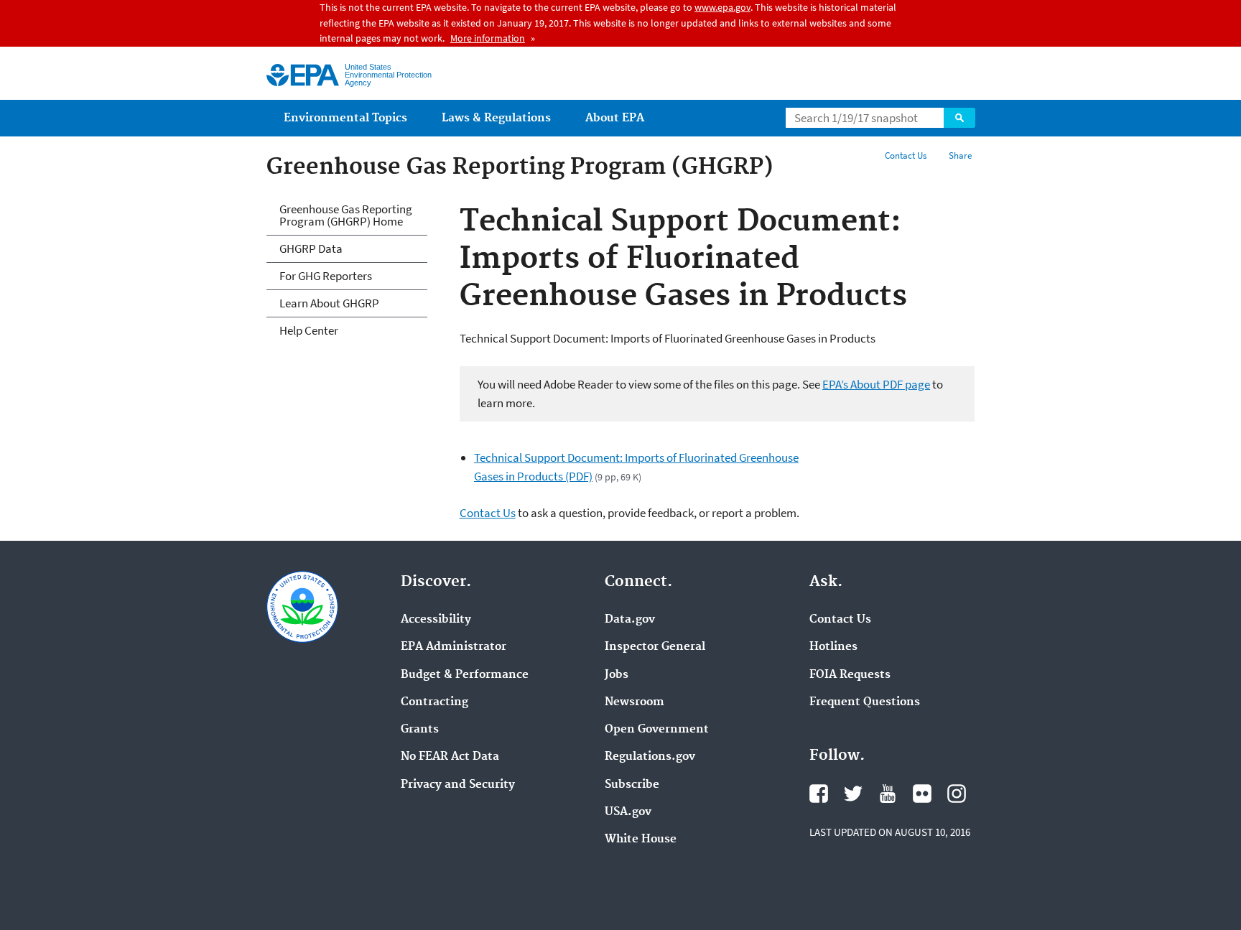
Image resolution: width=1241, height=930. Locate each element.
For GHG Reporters (325, 276)
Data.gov (630, 619)
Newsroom (634, 702)
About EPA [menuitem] (614, 118)
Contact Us (905, 155)
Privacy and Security (458, 784)
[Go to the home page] (302, 75)
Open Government (657, 729)
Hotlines (833, 647)
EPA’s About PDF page (876, 384)
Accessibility (436, 619)
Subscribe (632, 784)
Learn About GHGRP (329, 303)
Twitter (853, 793)
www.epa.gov (722, 7)
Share (960, 155)
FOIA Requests (850, 675)
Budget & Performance (465, 675)
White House (641, 839)
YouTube (887, 793)
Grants (420, 729)
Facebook (818, 793)
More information (487, 38)
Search (959, 118)
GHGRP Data (311, 248)
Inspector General (655, 647)
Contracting (434, 702)
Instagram (956, 793)
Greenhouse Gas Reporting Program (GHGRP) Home (345, 215)
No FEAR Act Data (450, 756)
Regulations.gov (650, 756)
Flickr (922, 793)
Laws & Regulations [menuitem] (496, 118)
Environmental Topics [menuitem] (345, 118)
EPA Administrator (453, 647)
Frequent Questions (864, 702)
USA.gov (628, 812)
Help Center (308, 330)
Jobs (616, 675)
